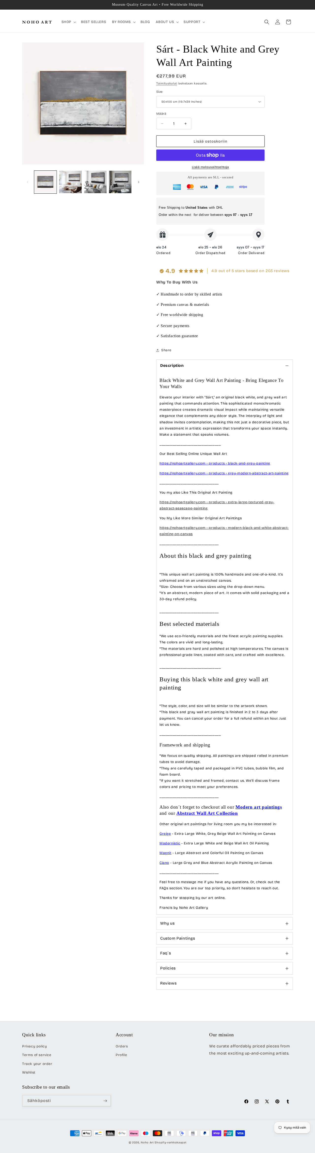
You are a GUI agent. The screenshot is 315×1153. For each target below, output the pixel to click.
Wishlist (28, 1072)
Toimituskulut (166, 83)
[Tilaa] (105, 1101)
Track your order (37, 1064)
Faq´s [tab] (165, 953)
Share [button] (166, 350)
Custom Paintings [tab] (177, 938)
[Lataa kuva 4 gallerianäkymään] (120, 182)
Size (159, 92)
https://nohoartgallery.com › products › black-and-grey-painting (214, 463)
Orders (122, 1046)
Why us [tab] (167, 923)
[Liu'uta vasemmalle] (27, 182)
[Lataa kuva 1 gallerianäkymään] (45, 182)
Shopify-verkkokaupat (170, 1142)
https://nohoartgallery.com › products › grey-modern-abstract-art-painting (224, 473)
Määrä (161, 114)
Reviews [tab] (168, 983)
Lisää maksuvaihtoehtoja (210, 167)
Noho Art (147, 1142)
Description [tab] (172, 365)
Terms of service (36, 1055)
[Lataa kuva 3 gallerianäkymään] (95, 182)
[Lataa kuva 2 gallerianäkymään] (70, 182)
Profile (121, 1055)
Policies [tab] (168, 968)
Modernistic (169, 843)
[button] (68, 22)
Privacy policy (34, 1046)
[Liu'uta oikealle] (138, 182)
